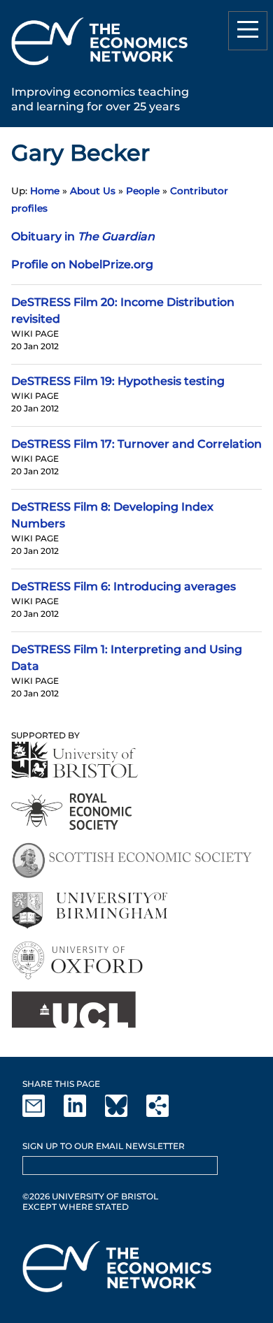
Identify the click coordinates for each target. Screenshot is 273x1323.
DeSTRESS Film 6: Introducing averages (123, 586)
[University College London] (73, 1010)
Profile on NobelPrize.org (82, 264)
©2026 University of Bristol (90, 1196)
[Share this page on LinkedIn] (83, 1114)
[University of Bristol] (75, 759)
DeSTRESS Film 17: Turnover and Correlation (136, 444)
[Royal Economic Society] (72, 811)
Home (44, 190)
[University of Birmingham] (89, 910)
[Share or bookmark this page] (166, 1114)
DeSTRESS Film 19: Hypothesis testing (118, 381)
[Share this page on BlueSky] (124, 1114)
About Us (92, 190)
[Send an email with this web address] (42, 1114)
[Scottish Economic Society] (132, 861)
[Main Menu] (247, 30)
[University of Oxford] (78, 960)
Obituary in (83, 236)
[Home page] (99, 67)
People (143, 190)
